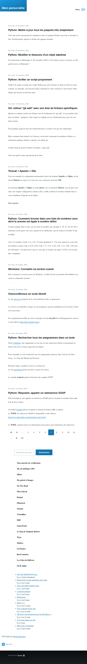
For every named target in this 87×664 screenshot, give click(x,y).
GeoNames (21, 548)
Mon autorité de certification (28, 463)
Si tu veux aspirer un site (26, 620)
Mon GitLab (22, 491)
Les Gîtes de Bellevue (25, 560)
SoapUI (19, 409)
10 (69, 433)
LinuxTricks (22, 525)
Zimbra (20, 543)
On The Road (22, 485)
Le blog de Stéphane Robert (28, 531)
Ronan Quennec (20, 636)
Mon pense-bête (13, 8)
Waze (19, 537)
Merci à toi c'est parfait (25, 626)
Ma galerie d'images (25, 480)
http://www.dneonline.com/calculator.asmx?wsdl (27, 417)
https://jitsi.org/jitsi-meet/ (29, 322)
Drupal (20, 497)
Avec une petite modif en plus (28, 586)
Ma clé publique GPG (26, 468)
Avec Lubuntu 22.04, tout (26, 609)
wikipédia (17, 343)
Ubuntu (20, 508)
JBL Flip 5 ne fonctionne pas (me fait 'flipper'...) (34, 614)
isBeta (19, 474)
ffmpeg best (21, 597)
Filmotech (21, 503)
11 (75, 433)
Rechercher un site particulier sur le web (32, 580)
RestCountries (23, 554)
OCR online (22, 565)
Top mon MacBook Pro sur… (27, 574)
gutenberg (18, 369)
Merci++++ (21, 603)
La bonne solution (23, 591)
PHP (19, 520)
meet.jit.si (18, 299)
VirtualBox (21, 514)
